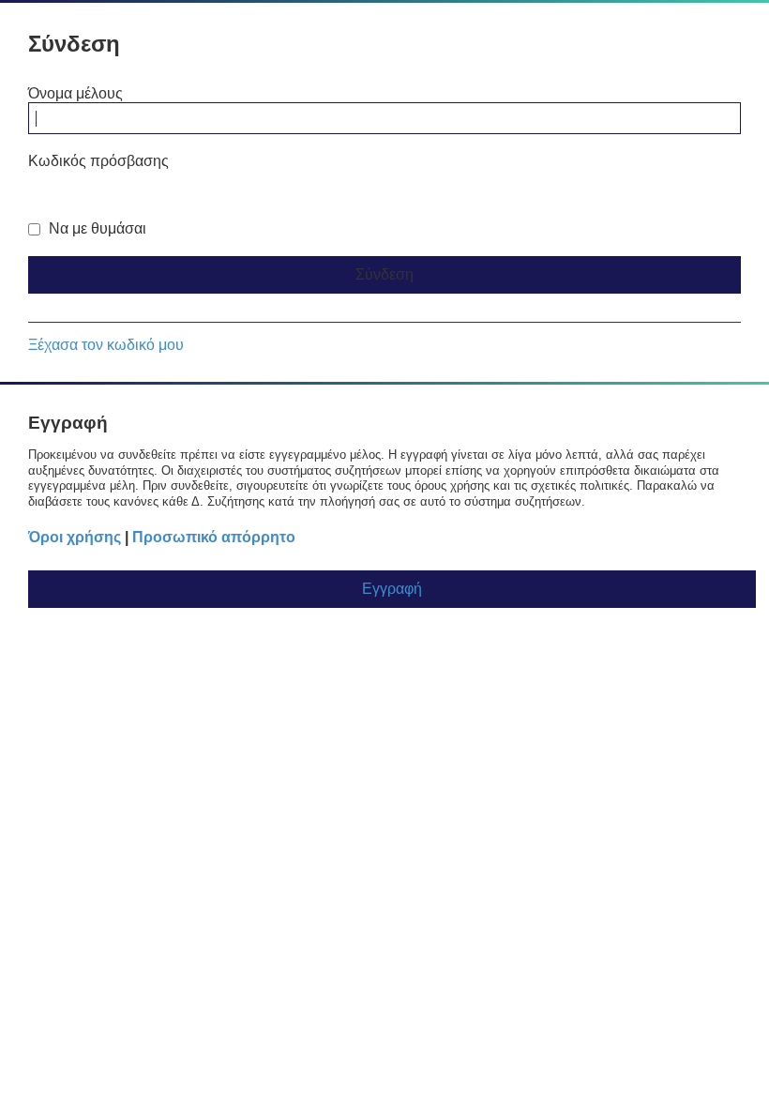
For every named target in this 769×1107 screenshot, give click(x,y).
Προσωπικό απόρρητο (213, 537)
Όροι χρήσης (74, 537)
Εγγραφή (392, 589)
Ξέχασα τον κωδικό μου (106, 345)
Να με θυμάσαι (95, 228)
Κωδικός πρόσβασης (98, 161)
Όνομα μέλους (75, 93)
